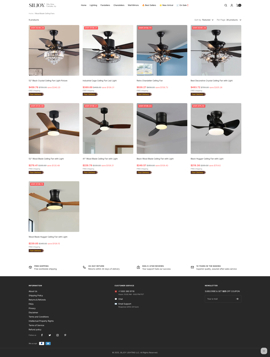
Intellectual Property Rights (41, 321)
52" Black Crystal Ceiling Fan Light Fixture (48, 80)
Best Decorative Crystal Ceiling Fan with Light (212, 80)
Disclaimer (33, 312)
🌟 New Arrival (166, 5)
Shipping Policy (36, 295)
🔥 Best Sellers (149, 5)
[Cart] (237, 5)
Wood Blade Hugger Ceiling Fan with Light (48, 237)
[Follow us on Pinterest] (65, 335)
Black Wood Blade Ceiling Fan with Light (155, 158)
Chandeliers (118, 5)
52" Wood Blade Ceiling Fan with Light (46, 158)
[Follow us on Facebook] (42, 335)
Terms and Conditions (39, 316)
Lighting (93, 5)
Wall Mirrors (133, 5)
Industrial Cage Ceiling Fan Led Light (100, 80)
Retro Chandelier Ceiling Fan (150, 80)
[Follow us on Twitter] (50, 335)
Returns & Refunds (37, 299)
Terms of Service (36, 325)
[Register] (237, 299)
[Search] (226, 5)
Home (83, 5)
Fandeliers (105, 5)
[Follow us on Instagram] (57, 335)
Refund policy (35, 329)
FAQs (31, 304)
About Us (33, 291)
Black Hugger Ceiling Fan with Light (207, 158)
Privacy (32, 308)
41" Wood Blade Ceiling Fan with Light (100, 158)
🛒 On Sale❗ (182, 5)
